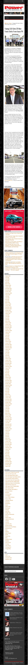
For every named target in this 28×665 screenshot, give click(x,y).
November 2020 (8, 382)
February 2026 (8, 285)
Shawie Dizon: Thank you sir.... (16, 622)
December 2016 (8, 442)
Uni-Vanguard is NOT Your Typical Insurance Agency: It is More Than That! (14, 254)
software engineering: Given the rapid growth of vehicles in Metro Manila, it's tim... (16, 614)
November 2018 (8, 419)
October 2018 (8, 421)
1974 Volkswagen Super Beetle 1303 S (13, 476)
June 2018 (7, 422)
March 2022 (7, 357)
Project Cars (7, 536)
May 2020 (7, 391)
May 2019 (7, 410)
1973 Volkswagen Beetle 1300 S (11, 475)
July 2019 (7, 407)
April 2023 (7, 338)
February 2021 (8, 377)
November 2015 (8, 463)
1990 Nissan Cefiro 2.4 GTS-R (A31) (12, 483)
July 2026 (7, 277)
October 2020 (8, 383)
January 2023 (8, 343)
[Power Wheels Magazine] (14, 9)
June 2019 (7, 408)
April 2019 (7, 411)
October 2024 (8, 310)
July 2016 (7, 450)
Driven (6, 505)
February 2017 (8, 439)
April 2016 (7, 455)
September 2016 (8, 447)
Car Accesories (8, 494)
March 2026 (7, 283)
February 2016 (8, 458)
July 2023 (7, 333)
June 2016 (7, 452)
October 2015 (8, 464)
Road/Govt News (8, 539)
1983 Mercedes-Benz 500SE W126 (12, 481)
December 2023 (8, 325)
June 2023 (7, 335)
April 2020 (7, 393)
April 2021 (7, 374)
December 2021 (8, 361)
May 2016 (7, 453)
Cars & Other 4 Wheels (9, 497)
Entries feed (7, 556)
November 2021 (8, 363)
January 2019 (8, 416)
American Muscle (8, 491)
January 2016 (8, 460)
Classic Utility (8, 498)
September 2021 (8, 366)
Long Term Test (8, 523)
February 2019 (8, 414)
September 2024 (8, 311)
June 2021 (7, 371)
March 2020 (7, 394)
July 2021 (7, 369)
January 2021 (8, 378)
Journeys (7, 520)
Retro (6, 537)
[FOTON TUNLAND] (14, 14)
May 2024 (7, 318)
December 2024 (8, 307)
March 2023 (7, 339)
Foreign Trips (7, 512)
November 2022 (8, 346)
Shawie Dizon (8, 262)
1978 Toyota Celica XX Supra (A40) (12, 480)
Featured (7, 509)
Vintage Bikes (8, 548)
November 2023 (8, 327)
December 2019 (8, 399)
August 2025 (7, 294)
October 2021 (8, 364)
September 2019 (8, 403)
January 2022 (8, 360)
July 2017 (7, 432)
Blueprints (7, 492)
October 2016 (8, 446)
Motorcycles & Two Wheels (10, 526)
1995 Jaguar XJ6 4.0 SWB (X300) (12, 486)
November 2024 (8, 308)
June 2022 (7, 352)
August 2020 (7, 386)
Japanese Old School (9, 519)
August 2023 (7, 332)
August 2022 (7, 349)
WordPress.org (8, 559)
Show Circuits (8, 542)
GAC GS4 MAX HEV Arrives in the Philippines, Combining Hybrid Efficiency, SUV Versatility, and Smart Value (13, 245)
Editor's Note (7, 506)
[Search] (22, 1)
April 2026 (7, 282)
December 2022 (8, 344)
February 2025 (8, 304)
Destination (7, 501)
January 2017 (8, 441)
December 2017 (8, 424)
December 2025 (8, 288)
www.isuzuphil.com (8, 180)
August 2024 (7, 313)
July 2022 (7, 350)
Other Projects (8, 533)
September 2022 (8, 347)
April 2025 (7, 300)
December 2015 (8, 461)
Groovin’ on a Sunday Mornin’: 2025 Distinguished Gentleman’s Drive (13, 263)
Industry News (8, 517)
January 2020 (8, 397)
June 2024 (7, 316)
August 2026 (7, 276)
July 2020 (7, 388)
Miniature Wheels (8, 525)
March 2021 (7, 375)
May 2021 (7, 372)
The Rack (7, 544)
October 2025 (8, 291)
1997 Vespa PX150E (9, 487)
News (10, 23)
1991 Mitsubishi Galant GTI (10, 484)
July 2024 (7, 315)
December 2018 (8, 417)
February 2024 (8, 322)
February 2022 (8, 358)
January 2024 (8, 324)
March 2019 (7, 413)
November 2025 (8, 290)
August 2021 (7, 368)
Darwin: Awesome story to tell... (16, 627)
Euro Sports (7, 508)
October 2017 (8, 427)
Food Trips (7, 511)
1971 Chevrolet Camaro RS (10, 473)
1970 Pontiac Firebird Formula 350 (12, 472)
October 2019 (8, 402)
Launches (7, 522)
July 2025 (7, 296)
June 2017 (7, 433)
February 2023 (8, 341)
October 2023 (8, 329)
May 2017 (7, 435)
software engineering (9, 252)
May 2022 (7, 354)
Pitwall (6, 534)
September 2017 (8, 428)
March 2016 (7, 456)
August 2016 (7, 449)
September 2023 (8, 330)
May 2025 (7, 299)
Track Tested (7, 545)
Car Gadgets (7, 495)
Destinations (7, 503)
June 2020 (7, 389)
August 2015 (7, 466)
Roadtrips (7, 540)
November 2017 (8, 425)
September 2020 (8, 385)
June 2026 (7, 279)
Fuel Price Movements (9, 514)
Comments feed (8, 557)
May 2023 (7, 336)
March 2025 (7, 302)
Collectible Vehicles (9, 500)
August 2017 (7, 430)
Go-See (6, 515)
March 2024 (7, 321)
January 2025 (8, 305)
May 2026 (7, 280)
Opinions (7, 531)
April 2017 (7, 436)
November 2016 (8, 444)
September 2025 (8, 293)
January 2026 (8, 286)
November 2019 (8, 400)
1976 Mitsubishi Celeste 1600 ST (11, 478)
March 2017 (7, 438)
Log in (6, 554)
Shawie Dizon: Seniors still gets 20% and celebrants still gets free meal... (16, 634)
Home (7, 23)
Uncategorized (8, 547)
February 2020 (8, 396)
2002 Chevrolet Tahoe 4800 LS (11, 489)
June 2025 (7, 297)
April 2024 (7, 319)
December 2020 (8, 380)
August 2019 (7, 405)
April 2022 (7, 355)
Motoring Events (8, 528)
